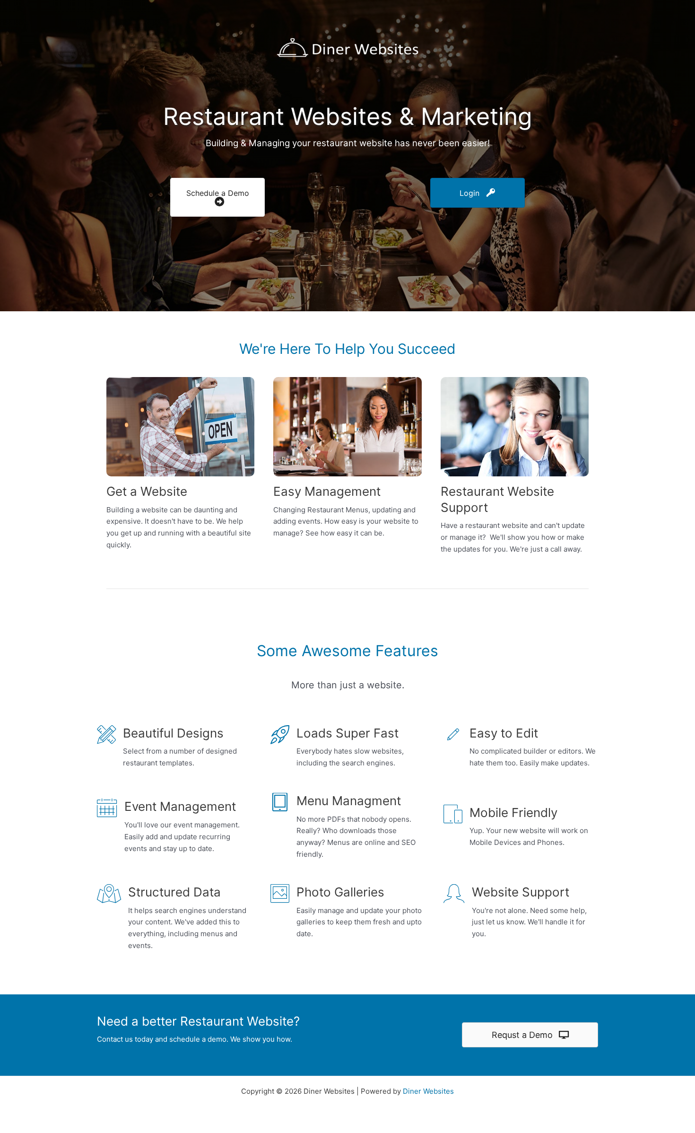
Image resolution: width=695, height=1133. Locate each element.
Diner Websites (428, 1091)
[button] (217, 197)
